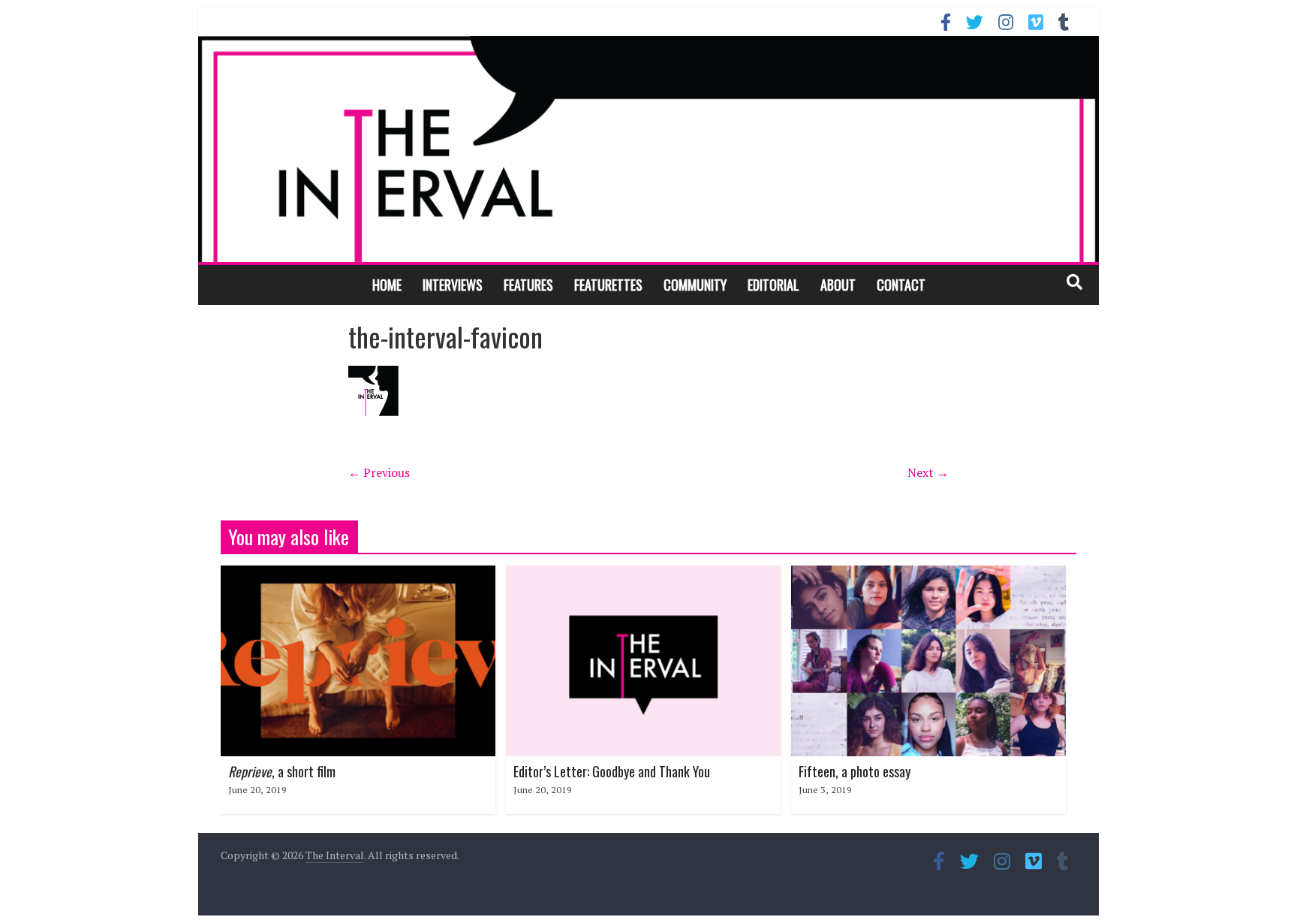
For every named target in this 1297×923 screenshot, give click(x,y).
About (838, 284)
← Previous (379, 472)
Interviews (453, 284)
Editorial (773, 284)
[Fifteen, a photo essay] (928, 574)
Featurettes (608, 284)
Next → (928, 472)
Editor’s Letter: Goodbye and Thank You (611, 771)
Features (528, 284)
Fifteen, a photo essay (854, 771)
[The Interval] (648, 148)
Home (387, 284)
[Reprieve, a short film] (358, 574)
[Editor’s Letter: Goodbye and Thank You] (643, 574)
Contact (901, 284)
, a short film (282, 771)
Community (695, 284)
